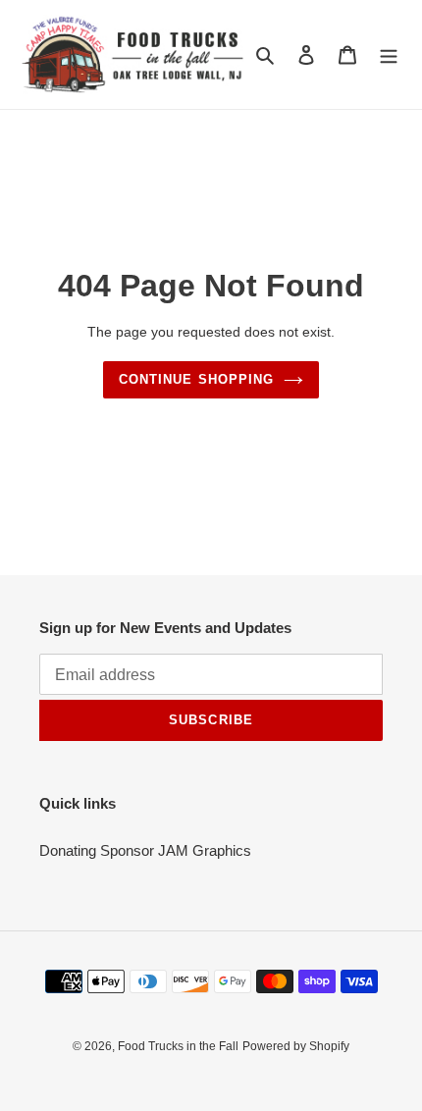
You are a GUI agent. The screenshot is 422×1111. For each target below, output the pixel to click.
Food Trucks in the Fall (178, 1046)
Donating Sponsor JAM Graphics (145, 850)
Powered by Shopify (295, 1046)
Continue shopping (196, 379)
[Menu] (388, 54)
